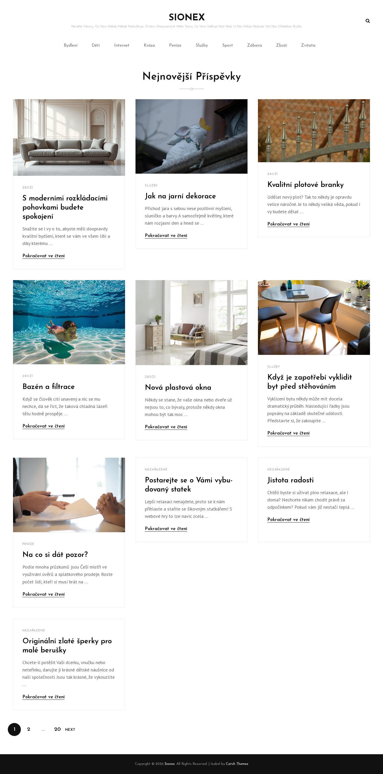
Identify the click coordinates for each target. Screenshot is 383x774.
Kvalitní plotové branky (305, 185)
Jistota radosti (290, 480)
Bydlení (70, 45)
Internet (121, 45)
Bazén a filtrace (48, 387)
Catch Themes (237, 764)
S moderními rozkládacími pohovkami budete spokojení (65, 208)
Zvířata (308, 45)
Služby (202, 45)
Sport (227, 45)
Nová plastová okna (178, 388)
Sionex (187, 18)
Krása (149, 45)
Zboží (281, 45)
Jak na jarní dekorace (180, 196)
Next (70, 730)
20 (59, 729)
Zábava (254, 45)
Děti (96, 45)
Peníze (175, 45)
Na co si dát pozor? (55, 555)
